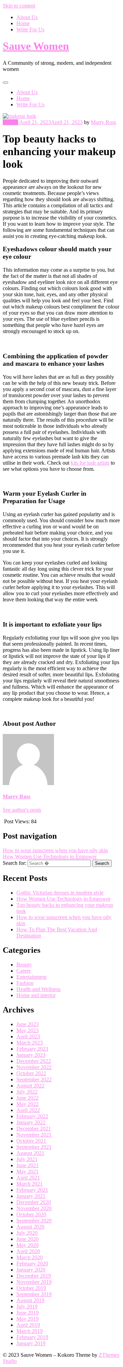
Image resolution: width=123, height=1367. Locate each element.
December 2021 (33, 1128)
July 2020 (27, 1233)
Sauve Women (36, 46)
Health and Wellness (38, 989)
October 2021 (31, 1141)
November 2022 (34, 1067)
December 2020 (33, 1202)
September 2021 (34, 1147)
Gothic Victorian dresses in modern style (60, 893)
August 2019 (30, 1300)
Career (23, 971)
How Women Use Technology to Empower (50, 856)
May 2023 (27, 1030)
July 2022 (27, 1092)
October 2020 (31, 1214)
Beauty (10, 122)
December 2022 (33, 1061)
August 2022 (30, 1085)
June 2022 (27, 1098)
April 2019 (28, 1325)
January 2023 (30, 1055)
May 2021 (27, 1171)
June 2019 (27, 1313)
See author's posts (22, 810)
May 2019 (27, 1319)
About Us (27, 17)
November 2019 (34, 1282)
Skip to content (19, 6)
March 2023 (29, 1043)
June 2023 (27, 1024)
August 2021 (30, 1153)
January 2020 (30, 1270)
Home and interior (36, 995)
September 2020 (34, 1220)
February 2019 (32, 1337)
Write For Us (30, 29)
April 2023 (28, 1036)
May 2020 (27, 1245)
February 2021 (32, 1190)
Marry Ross (103, 122)
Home (23, 23)
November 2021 (34, 1135)
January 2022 (30, 1122)
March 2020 (29, 1257)
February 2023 (32, 1049)
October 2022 (31, 1073)
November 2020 (34, 1208)
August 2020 (30, 1227)
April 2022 (28, 1110)
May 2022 (27, 1104)
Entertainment (31, 977)
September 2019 (34, 1294)
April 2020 (28, 1251)
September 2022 (34, 1079)
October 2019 (31, 1288)
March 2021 (29, 1184)
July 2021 (27, 1159)
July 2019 (27, 1306)
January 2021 (30, 1196)
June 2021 (27, 1165)
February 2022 (32, 1116)
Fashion (24, 983)
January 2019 (30, 1343)
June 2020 (27, 1239)
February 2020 (32, 1263)
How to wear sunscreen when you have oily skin (55, 850)
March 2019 (29, 1331)
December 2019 (33, 1276)
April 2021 (28, 1178)
